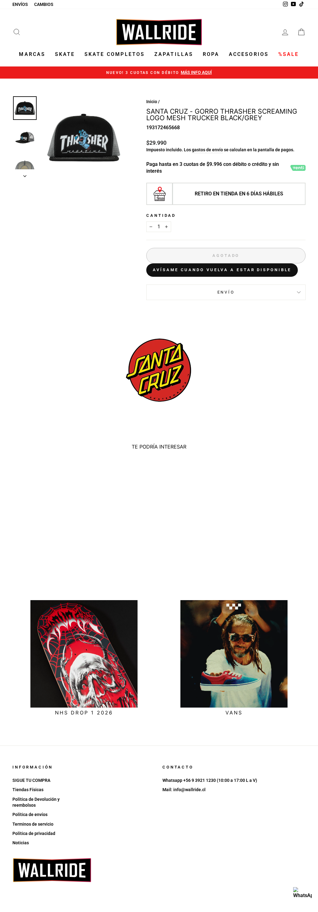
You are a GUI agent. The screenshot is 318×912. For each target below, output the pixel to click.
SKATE (65, 54)
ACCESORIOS (249, 54)
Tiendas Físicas (27, 789)
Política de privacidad (33, 833)
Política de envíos (30, 814)
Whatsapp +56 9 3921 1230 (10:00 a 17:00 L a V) (209, 780)
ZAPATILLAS (173, 54)
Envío (226, 292)
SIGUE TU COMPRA (31, 780)
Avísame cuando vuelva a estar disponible (222, 269)
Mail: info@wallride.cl (184, 789)
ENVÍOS (20, 4)
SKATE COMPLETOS (114, 54)
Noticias (20, 842)
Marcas (32, 54)
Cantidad (161, 215)
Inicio (151, 101)
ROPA (211, 54)
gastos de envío (207, 149)
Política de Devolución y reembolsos (36, 802)
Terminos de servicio (32, 824)
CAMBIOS (43, 4)
